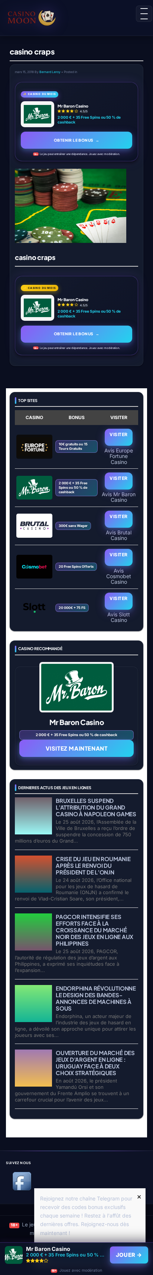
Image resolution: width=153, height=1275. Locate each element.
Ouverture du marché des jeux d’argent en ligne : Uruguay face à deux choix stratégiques (95, 1062)
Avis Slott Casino (118, 617)
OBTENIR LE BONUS (76, 140)
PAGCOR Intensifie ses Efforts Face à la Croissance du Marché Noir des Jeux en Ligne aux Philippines (94, 930)
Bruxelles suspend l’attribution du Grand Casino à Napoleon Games (96, 807)
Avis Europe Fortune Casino (118, 456)
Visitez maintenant (77, 748)
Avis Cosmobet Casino (118, 576)
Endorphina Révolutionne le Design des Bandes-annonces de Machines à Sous (96, 998)
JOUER (129, 1255)
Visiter (118, 434)
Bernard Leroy (50, 72)
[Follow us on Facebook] (22, 1189)
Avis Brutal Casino (118, 535)
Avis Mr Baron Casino (119, 497)
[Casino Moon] (38, 16)
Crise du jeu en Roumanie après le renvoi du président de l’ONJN (93, 865)
